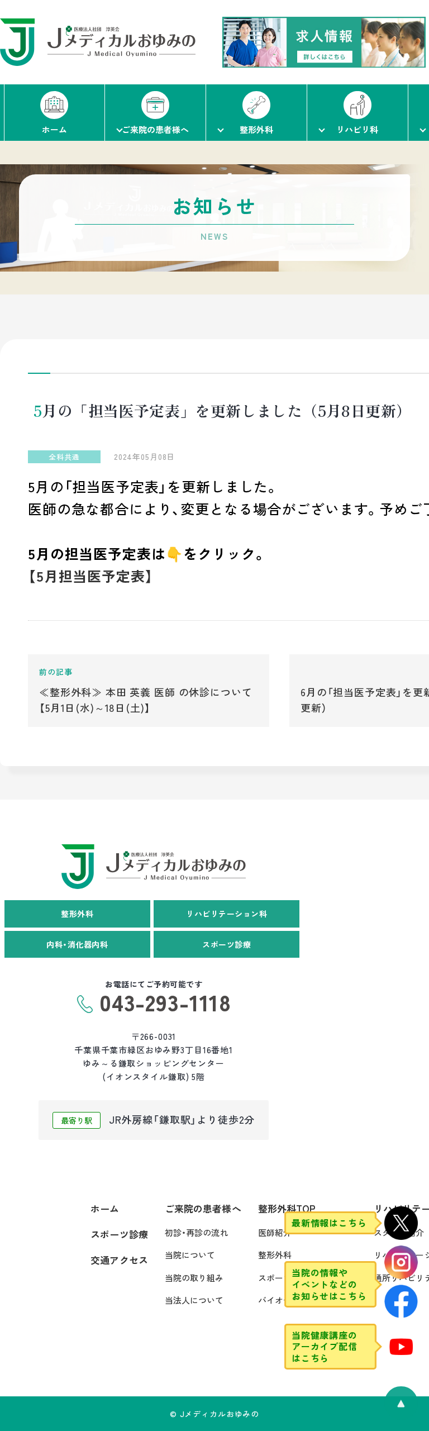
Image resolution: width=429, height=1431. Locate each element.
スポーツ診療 (119, 1234)
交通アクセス (119, 1260)
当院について (190, 1255)
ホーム (104, 1208)
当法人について (194, 1300)
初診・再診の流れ (196, 1232)
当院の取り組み (194, 1277)
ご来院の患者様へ (203, 1208)
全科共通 (64, 456)
